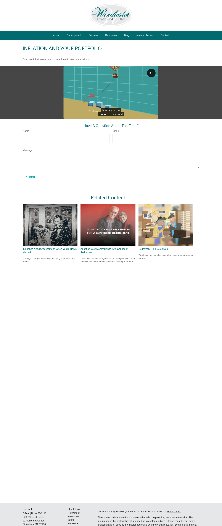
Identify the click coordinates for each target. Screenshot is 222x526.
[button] (56, 35)
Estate (71, 520)
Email (116, 131)
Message (27, 150)
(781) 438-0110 (38, 513)
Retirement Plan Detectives (153, 249)
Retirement (73, 513)
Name (26, 131)
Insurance (73, 523)
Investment (73, 516)
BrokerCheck (174, 511)
